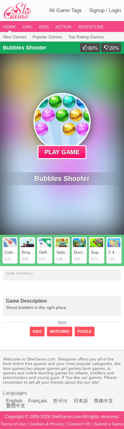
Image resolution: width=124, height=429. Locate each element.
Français (37, 400)
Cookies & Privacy (46, 423)
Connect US (78, 423)
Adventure (91, 26)
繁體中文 (15, 405)
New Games (14, 36)
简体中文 (103, 400)
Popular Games (47, 36)
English (14, 400)
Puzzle (84, 331)
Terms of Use (13, 423)
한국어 (60, 400)
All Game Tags (65, 10)
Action (63, 26)
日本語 (80, 400)
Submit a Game (109, 423)
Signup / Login (105, 10)
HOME (9, 26)
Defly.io (46, 252)
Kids (44, 26)
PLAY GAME (62, 152)
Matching (59, 331)
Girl (28, 26)
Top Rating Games (86, 36)
